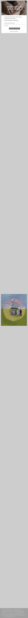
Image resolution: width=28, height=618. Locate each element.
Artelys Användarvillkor (14, 31)
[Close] (24, 2)
